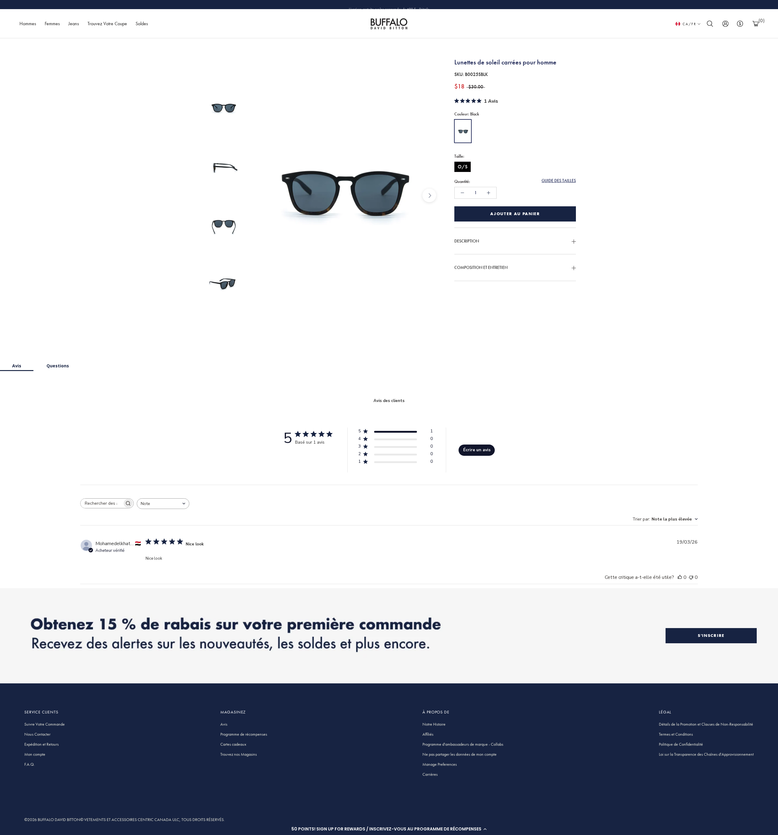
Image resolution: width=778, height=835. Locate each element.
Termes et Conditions (676, 734)
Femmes (52, 23)
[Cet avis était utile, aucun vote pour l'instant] (680, 577)
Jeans (73, 23)
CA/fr (689, 24)
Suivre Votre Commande (44, 724)
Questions (57, 366)
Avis (16, 366)
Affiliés (427, 734)
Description (466, 241)
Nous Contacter (37, 734)
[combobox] (163, 503)
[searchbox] (101, 503)
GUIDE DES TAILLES (559, 180)
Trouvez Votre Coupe (107, 23)
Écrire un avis (477, 450)
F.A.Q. (29, 764)
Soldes (142, 23)
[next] (429, 195)
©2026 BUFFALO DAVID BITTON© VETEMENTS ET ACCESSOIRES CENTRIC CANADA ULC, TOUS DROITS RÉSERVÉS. (124, 819)
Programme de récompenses (243, 734)
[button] (389, 829)
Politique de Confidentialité (681, 744)
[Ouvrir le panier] (755, 24)
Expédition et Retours (41, 744)
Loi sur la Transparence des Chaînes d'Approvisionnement (706, 754)
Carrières (430, 774)
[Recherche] (710, 24)
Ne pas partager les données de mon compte (459, 754)
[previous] (257, 195)
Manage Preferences (439, 764)
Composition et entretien (481, 267)
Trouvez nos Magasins (238, 754)
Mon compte (34, 754)
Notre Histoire (434, 724)
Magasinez (421, 4)
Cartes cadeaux (233, 744)
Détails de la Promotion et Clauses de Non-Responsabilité (706, 724)
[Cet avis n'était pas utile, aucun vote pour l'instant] (691, 577)
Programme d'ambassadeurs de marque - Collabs (462, 744)
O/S (462, 166)
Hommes (27, 23)
